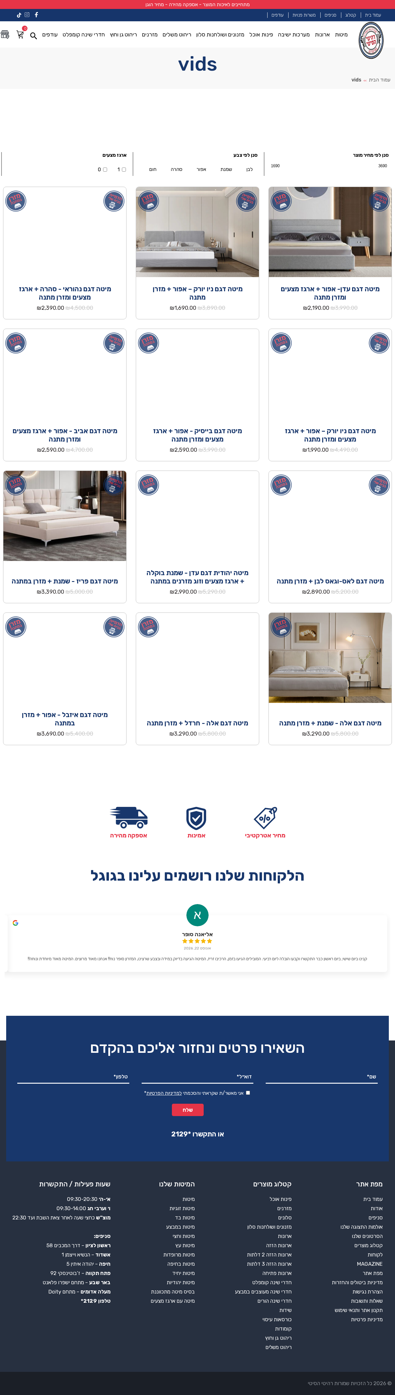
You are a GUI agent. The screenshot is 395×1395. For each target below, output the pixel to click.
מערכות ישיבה (294, 34)
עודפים (278, 15)
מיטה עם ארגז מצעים (173, 1301)
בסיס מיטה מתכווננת (173, 1292)
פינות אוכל (261, 34)
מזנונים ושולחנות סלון (220, 34)
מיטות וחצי (184, 1236)
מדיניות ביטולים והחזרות (357, 1282)
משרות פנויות (304, 15)
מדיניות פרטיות (367, 1319)
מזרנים (150, 34)
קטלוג (350, 15)
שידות (285, 1310)
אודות (377, 1208)
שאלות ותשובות (367, 1301)
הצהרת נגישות (367, 1292)
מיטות (341, 34)
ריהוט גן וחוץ (123, 34)
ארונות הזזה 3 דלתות (269, 1264)
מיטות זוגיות (182, 1208)
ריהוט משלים (177, 34)
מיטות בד (185, 1217)
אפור (201, 169)
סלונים (285, 1217)
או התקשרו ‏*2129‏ (197, 1134)
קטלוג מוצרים (368, 1245)
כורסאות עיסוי (277, 1319)
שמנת (226, 169)
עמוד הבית (379, 80)
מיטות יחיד (183, 1273)
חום (152, 169)
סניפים (330, 15)
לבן (249, 169)
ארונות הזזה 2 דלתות (269, 1255)
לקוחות (375, 1255)
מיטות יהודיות (181, 1282)
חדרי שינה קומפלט (84, 34)
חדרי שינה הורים (274, 1301)
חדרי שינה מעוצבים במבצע (263, 1292)
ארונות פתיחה (277, 1273)
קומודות (283, 1329)
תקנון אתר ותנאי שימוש (359, 1310)
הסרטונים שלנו (367, 1236)
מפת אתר (373, 1273)
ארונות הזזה (279, 1245)
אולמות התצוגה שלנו (361, 1227)
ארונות (322, 34)
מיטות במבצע (180, 1227)
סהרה (176, 169)
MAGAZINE (370, 1264)
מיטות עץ (185, 1245)
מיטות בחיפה (181, 1264)
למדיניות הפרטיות (164, 1093)
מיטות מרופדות (179, 1255)
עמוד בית (373, 15)
